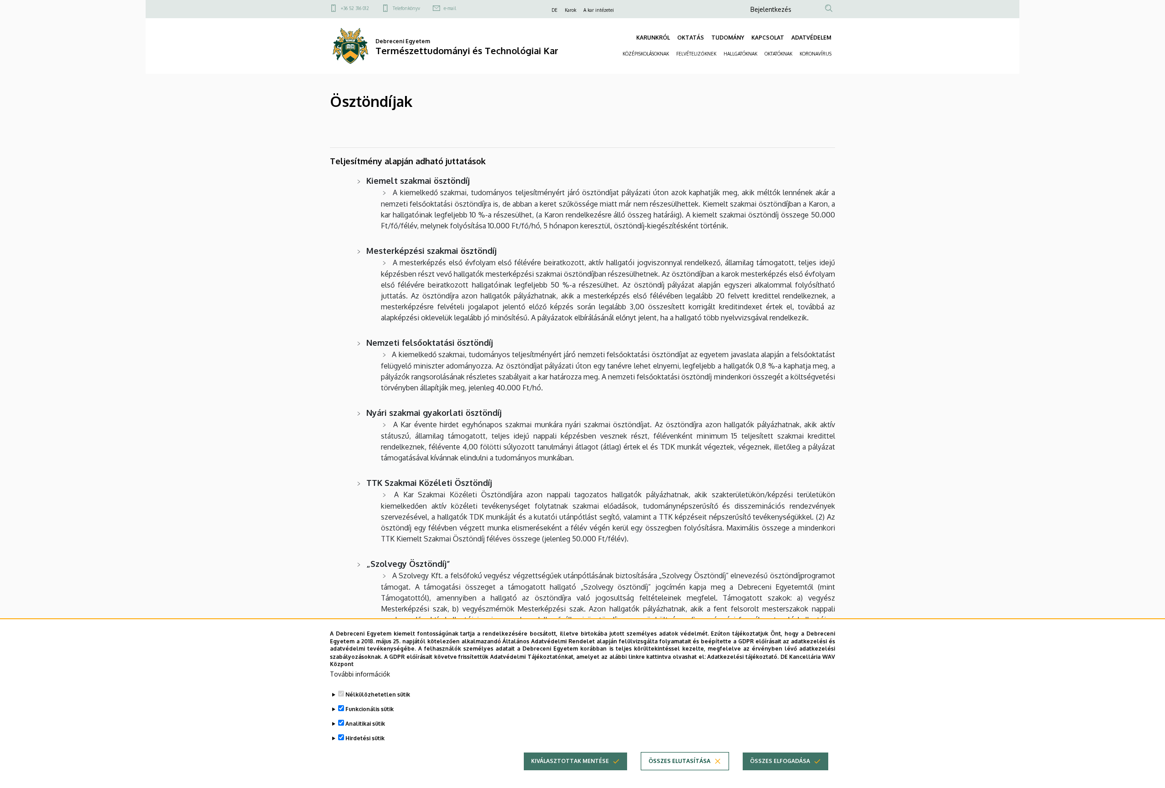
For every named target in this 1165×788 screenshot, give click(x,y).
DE (554, 10)
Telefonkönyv (406, 8)
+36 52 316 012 (355, 8)
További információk (360, 674)
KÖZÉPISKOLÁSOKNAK (646, 53)
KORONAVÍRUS (815, 53)
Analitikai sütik (365, 723)
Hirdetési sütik (365, 738)
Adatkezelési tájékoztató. (743, 656)
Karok (570, 10)
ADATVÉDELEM (811, 37)
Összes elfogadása (780, 761)
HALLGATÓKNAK (740, 53)
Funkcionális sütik (369, 709)
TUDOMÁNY (727, 37)
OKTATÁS (690, 37)
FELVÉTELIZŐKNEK (696, 53)
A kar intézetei (598, 10)
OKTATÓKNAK (778, 53)
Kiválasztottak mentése (570, 761)
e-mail (450, 8)
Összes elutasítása (679, 761)
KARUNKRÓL (653, 37)
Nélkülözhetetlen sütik (377, 694)
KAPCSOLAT (767, 37)
